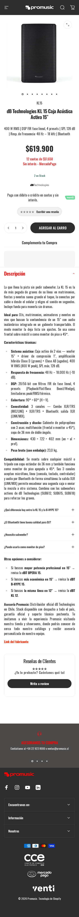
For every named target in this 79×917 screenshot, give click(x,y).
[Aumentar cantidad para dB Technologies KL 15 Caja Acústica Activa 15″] (22, 228)
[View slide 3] (42, 761)
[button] (39, 273)
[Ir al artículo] (22, 94)
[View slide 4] (46, 761)
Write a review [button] (39, 683)
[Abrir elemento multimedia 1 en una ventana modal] (68, 25)
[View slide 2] (37, 761)
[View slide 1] (32, 761)
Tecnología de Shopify (49, 899)
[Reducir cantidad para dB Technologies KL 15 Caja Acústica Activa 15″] (8, 228)
